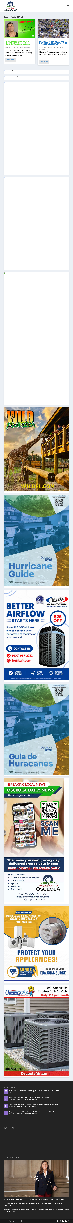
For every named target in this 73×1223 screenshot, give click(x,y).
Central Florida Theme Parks (24, 1092)
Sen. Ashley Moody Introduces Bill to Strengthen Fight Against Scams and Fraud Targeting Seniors (34, 1199)
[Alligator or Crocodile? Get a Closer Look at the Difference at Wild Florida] (6, 1113)
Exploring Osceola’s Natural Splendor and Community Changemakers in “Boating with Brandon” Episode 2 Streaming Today (36, 1210)
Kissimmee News (51, 47)
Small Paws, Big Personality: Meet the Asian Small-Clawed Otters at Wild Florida (34, 1090)
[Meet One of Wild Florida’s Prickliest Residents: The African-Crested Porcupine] (6, 1106)
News (14, 47)
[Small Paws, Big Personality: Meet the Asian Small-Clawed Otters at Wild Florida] (6, 1091)
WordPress (32, 1221)
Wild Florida (34, 1092)
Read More (10, 60)
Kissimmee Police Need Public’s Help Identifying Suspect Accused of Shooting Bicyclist (53, 43)
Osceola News (19, 47)
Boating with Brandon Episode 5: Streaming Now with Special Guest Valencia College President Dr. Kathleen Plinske (34, 1204)
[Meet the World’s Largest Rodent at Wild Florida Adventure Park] (6, 1098)
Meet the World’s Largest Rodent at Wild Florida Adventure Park (29, 1097)
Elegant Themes (16, 1221)
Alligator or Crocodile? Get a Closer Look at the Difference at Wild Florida (31, 1112)
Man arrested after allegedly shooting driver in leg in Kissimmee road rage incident (17, 43)
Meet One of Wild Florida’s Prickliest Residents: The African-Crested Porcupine (33, 1104)
